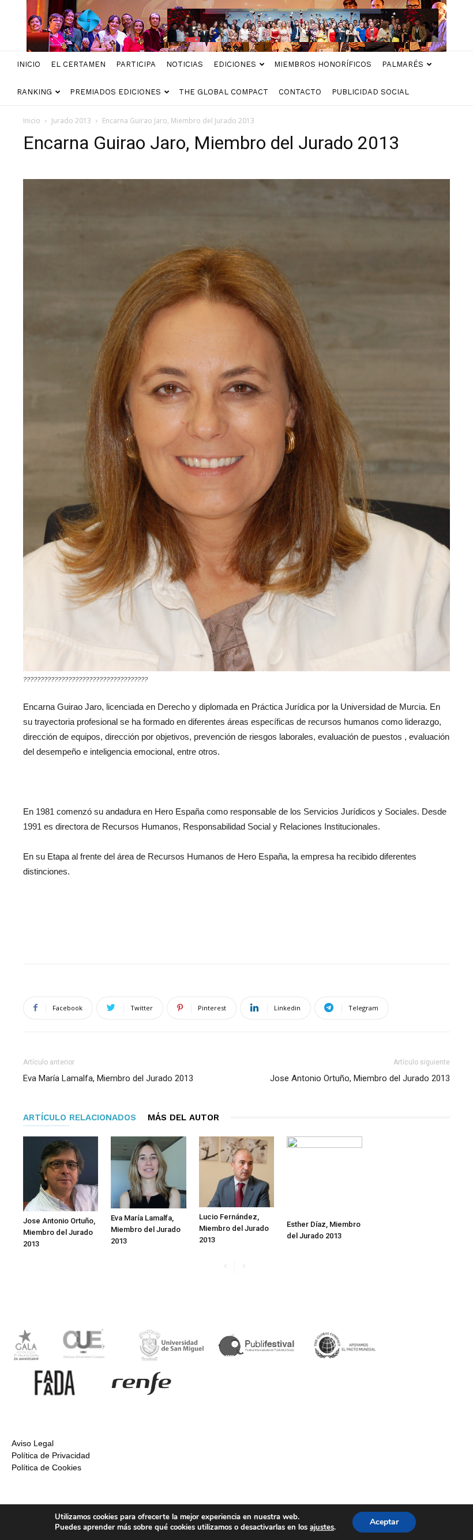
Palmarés (402, 64)
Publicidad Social (370, 92)
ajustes (322, 1527)
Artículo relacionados (79, 1117)
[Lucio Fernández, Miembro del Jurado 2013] (236, 1171)
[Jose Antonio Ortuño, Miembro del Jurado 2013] (60, 1173)
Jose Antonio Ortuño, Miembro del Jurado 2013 (360, 1078)
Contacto (300, 92)
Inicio (28, 64)
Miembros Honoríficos (322, 64)
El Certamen (78, 64)
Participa (136, 64)
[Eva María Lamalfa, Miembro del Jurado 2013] (148, 1172)
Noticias (184, 64)
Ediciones (234, 64)
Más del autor (183, 1117)
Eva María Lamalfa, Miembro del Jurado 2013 (108, 1078)
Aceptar (384, 1521)
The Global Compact (223, 92)
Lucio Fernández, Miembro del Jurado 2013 (234, 1228)
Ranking (34, 92)
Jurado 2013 (71, 121)
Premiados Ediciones (115, 92)
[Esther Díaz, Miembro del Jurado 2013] (324, 1175)
